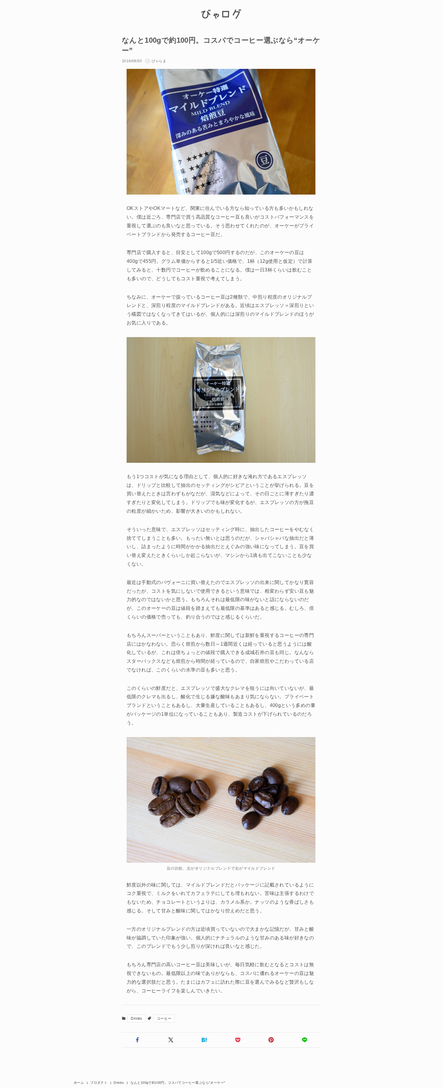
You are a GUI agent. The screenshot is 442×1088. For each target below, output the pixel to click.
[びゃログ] (221, 14)
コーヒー (164, 1018)
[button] (137, 1040)
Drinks (136, 1018)
